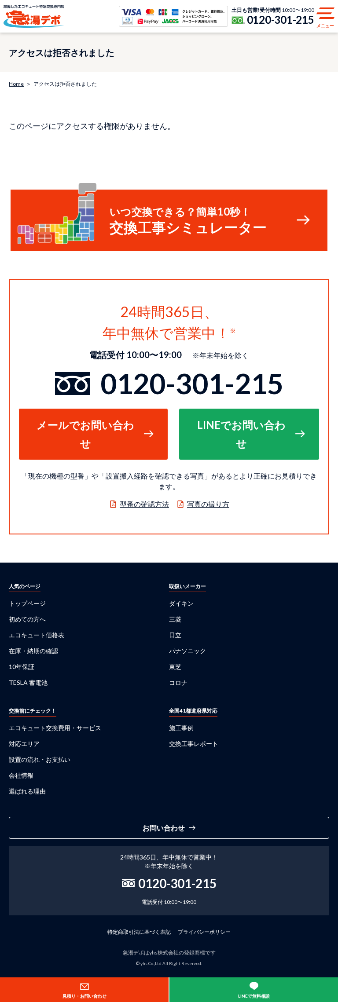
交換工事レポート (193, 743)
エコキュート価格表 (36, 635)
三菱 (175, 619)
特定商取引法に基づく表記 (139, 932)
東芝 (175, 666)
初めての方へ (27, 619)
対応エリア (24, 743)
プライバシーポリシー (204, 932)
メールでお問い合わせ (85, 434)
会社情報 (21, 775)
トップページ (27, 603)
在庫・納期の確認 (33, 651)
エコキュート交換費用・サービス (55, 727)
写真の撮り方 (208, 504)
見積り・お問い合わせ (84, 995)
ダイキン (181, 603)
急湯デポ (34, 16)
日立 (175, 635)
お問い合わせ (164, 827)
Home (16, 83)
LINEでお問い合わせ (241, 434)
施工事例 (181, 727)
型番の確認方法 (144, 504)
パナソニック (187, 651)
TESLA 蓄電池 (28, 682)
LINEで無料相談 (254, 995)
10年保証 (21, 666)
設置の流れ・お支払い (39, 759)
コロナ (178, 682)
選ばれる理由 (27, 791)
